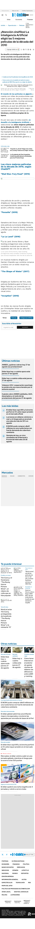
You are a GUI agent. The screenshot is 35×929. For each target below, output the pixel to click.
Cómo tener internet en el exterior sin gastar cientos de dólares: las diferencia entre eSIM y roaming (29, 667)
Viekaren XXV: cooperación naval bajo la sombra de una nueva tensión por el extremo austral (17, 387)
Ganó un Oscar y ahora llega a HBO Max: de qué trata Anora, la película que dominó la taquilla (29, 596)
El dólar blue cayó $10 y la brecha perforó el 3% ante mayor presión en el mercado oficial (19, 412)
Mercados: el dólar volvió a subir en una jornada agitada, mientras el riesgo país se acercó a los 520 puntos (16, 758)
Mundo (15, 873)
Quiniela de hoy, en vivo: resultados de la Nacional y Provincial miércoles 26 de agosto (17, 438)
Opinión (15, 870)
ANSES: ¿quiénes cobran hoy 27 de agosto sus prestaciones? (16, 366)
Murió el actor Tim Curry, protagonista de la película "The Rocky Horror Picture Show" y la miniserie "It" (6, 618)
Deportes (24, 873)
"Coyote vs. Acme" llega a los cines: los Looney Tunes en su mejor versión (21, 149)
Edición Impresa (8, 876)
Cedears (30, 476)
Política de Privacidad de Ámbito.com (16, 889)
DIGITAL (8, 901)
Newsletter (28, 854)
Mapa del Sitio (7, 886)
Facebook (6, 854)
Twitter (2, 854)
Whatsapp (24, 854)
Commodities (21, 476)
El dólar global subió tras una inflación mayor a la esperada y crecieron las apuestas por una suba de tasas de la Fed (17, 716)
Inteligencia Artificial (26, 318)
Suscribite (25, 327)
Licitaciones (15, 895)
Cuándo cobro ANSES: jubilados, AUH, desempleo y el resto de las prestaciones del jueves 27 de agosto (17, 396)
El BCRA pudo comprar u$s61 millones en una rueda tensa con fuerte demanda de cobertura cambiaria (19, 429)
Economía (19, 19)
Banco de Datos (8, 867)
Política (26, 864)
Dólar (9, 19)
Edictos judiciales (21, 892)
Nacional (5, 873)
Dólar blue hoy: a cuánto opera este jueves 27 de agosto (16, 372)
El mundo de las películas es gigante (16, 94)
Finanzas (30, 19)
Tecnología (20, 882)
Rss (29, 882)
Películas (21, 25)
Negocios (5, 870)
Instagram (11, 854)
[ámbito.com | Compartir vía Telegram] (30, 49)
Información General (10, 879)
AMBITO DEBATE (27, 902)
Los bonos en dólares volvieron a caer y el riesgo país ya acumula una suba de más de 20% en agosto (19, 420)
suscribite (25, 14)
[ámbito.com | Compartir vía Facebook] (23, 49)
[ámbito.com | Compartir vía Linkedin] (28, 49)
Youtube (20, 854)
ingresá (31, 14)
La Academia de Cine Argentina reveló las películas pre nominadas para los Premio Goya (21, 156)
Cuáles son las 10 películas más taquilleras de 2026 (18, 77)
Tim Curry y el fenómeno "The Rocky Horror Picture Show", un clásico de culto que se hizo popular (6, 587)
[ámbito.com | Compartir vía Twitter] (26, 49)
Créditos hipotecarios (27, 10)
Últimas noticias (18, 861)
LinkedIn (15, 854)
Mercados (21, 867)
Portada (5, 861)
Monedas (4, 476)
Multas (4, 895)
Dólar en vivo (15, 10)
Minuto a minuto (7, 753)
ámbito (3, 25)
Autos (24, 879)
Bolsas (12, 476)
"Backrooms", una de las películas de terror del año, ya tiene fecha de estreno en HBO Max (29, 578)
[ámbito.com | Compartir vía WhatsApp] (21, 49)
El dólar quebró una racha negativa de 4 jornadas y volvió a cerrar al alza (17, 788)
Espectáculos (12, 25)
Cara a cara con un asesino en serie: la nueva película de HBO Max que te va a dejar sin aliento (17, 81)
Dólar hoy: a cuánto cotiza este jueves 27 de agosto (17, 379)
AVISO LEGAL (6, 892)
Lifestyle (25, 870)
